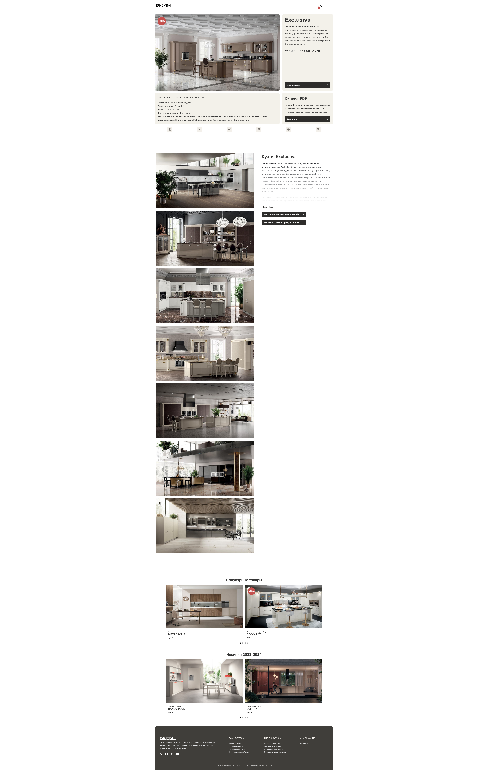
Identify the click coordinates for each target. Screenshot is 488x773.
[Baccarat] (283, 626)
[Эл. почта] (318, 129)
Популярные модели (237, 746)
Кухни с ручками (183, 120)
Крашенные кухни (217, 116)
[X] (199, 129)
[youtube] (177, 754)
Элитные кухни (241, 120)
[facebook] (166, 754)
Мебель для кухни (202, 120)
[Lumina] (283, 701)
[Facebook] (169, 129)
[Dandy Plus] (204, 701)
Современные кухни (175, 632)
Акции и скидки (235, 743)
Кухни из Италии (235, 116)
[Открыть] (329, 8)
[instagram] (171, 754)
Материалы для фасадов (274, 749)
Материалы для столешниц (275, 752)
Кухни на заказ (252, 116)
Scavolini (179, 106)
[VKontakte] (229, 129)
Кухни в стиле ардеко (180, 97)
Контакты (304, 743)
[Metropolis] (204, 626)
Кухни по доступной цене (239, 752)
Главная (161, 97)
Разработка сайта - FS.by (261, 765)
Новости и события (272, 743)
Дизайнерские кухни (175, 116)
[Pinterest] (288, 129)
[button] (307, 85)
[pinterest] (161, 754)
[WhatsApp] (258, 129)
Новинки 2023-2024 (237, 749)
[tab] (240, 643)
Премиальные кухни (222, 120)
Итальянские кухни (197, 116)
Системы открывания (272, 746)
